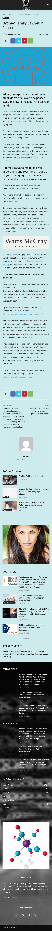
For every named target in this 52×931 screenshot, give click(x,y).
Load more (25, 638)
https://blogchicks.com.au (26, 460)
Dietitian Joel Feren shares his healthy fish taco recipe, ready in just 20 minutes (34, 491)
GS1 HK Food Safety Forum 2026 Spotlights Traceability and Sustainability (32, 627)
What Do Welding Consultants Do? (32, 476)
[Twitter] (18, 40)
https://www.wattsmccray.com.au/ (17, 377)
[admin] (4, 34)
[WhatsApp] (30, 40)
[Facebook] (13, 40)
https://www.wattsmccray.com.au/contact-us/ (23, 314)
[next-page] (8, 515)
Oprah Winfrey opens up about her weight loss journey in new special (39, 411)
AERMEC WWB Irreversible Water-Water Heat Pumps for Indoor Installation (32, 504)
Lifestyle (11, 14)
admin (10, 34)
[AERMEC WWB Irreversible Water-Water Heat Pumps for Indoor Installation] (10, 506)
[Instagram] (22, 915)
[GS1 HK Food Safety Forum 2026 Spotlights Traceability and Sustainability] (10, 629)
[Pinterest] (24, 40)
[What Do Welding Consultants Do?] (10, 480)
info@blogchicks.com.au (22, 897)
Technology (7, 510)
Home (5, 14)
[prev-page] (4, 515)
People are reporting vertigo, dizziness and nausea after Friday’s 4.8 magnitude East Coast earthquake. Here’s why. (26, 654)
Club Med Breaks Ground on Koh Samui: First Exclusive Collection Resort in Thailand (31, 597)
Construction (7, 484)
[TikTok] (29, 915)
